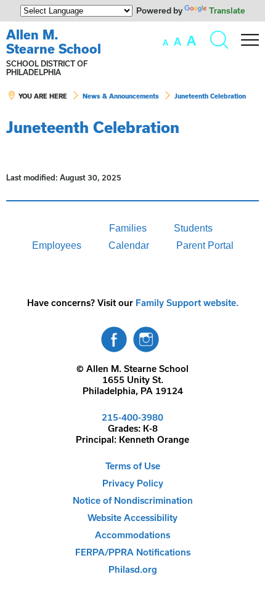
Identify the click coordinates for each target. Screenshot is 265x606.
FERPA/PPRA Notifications (132, 552)
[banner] (132, 70)
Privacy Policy (132, 483)
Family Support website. (187, 302)
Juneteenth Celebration (210, 96)
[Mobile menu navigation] (249, 40)
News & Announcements (121, 96)
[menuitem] (53, 228)
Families (128, 228)
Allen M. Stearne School (53, 41)
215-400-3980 (132, 417)
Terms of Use (132, 466)
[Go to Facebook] (114, 336)
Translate (227, 10)
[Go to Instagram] (146, 336)
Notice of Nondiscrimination (133, 500)
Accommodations (132, 535)
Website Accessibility (132, 517)
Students (193, 228)
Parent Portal (205, 245)
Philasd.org (132, 569)
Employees (56, 245)
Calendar (128, 245)
